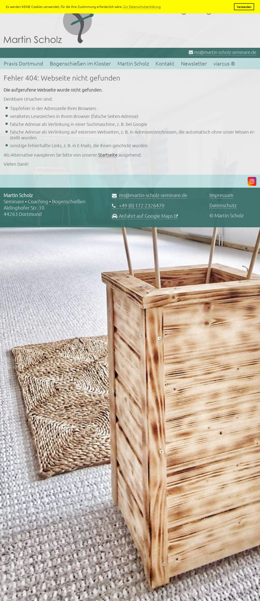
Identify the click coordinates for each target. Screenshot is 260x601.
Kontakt (165, 63)
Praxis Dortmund (23, 63)
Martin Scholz (133, 63)
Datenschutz (223, 205)
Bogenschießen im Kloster (80, 63)
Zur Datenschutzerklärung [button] (142, 6)
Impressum (221, 195)
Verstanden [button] (244, 7)
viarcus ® (224, 63)
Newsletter (194, 63)
